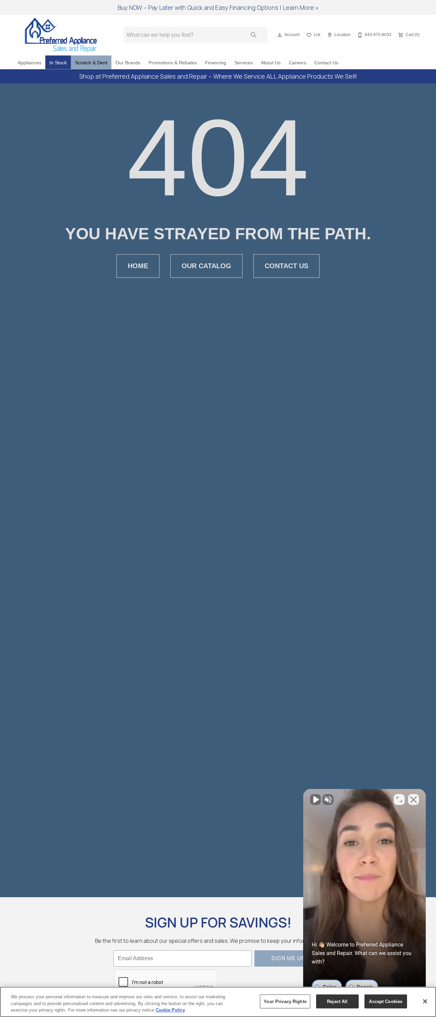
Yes (228, 530)
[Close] (425, 1001)
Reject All (337, 1001)
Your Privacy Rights (285, 1001)
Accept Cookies (385, 1001)
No (206, 530)
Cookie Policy (170, 1010)
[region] (218, 1002)
